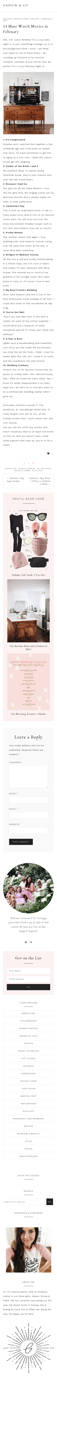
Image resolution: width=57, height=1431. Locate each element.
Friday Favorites (28, 1051)
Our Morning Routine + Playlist (28, 714)
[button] (51, 5)
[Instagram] (26, 942)
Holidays (7, 19)
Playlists (34, 19)
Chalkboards (28, 1021)
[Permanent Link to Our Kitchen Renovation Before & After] (28, 641)
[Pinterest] (31, 942)
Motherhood (28, 1104)
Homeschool (28, 1073)
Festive (28, 1043)
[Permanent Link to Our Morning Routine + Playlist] (28, 709)
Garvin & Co (15, 5)
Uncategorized (28, 1156)
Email (13, 809)
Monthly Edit (28, 1096)
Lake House (29, 1089)
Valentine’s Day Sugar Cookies (15, 480)
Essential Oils (28, 1036)
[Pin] (32, 462)
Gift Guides (29, 1058)
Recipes (28, 1126)
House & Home (21, 19)
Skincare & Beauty (28, 1134)
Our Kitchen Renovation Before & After (28, 648)
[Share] (24, 462)
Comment (15, 762)
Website (14, 824)
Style (28, 1141)
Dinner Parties (28, 1028)
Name (13, 793)
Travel (28, 1149)
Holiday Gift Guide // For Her (28, 575)
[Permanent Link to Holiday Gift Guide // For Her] (28, 570)
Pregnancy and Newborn (28, 1119)
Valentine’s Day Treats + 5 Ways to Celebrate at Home (40, 481)
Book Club (28, 1013)
